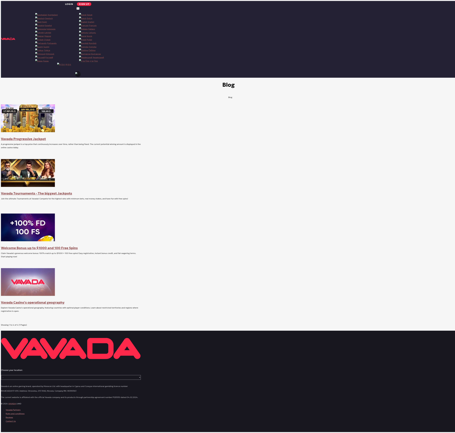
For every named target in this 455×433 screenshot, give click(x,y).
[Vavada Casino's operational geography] (28, 295)
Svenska (92, 47)
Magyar (47, 36)
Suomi (46, 47)
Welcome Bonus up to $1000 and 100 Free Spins (39, 248)
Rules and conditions (15, 413)
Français (93, 25)
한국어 (68, 64)
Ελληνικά (50, 54)
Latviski (47, 32)
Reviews (9, 417)
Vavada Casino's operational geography (32, 302)
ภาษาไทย (94, 61)
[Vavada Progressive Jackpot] (28, 131)
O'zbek (47, 39)
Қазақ (46, 61)
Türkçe (47, 50)
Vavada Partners (13, 410)
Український (98, 57)
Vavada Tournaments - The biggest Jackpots (36, 193)
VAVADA (12, 403)
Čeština (92, 50)
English (91, 22)
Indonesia (51, 29)
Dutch (89, 18)
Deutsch (49, 18)
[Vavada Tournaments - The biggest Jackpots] (28, 186)
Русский (49, 57)
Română (92, 43)
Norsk (89, 36)
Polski (89, 39)
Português (52, 43)
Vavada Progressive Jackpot (23, 139)
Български (96, 54)
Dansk (89, 15)
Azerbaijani (53, 15)
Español (48, 25)
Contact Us (11, 421)
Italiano (91, 29)
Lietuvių (92, 32)
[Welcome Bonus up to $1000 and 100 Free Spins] (28, 240)
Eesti (44, 22)
